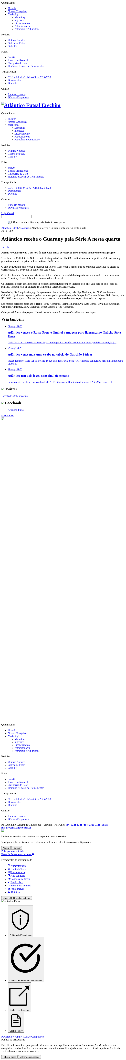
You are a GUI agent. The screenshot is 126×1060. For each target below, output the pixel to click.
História (12, 8)
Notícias (24, 228)
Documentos (14, 80)
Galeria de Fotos (16, 43)
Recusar (17, 848)
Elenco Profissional (18, 60)
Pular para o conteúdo (12, 851)
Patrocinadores (22, 26)
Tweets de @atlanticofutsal (15, 396)
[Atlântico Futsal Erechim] (63, 105)
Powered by (22, 1036)
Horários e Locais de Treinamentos (26, 66)
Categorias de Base (18, 63)
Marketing (13, 14)
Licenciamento (22, 23)
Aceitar (6, 848)
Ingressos (19, 20)
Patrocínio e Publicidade (27, 29)
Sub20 (11, 57)
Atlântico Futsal (9, 228)
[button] (17, 854)
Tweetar (5, 247)
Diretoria (12, 83)
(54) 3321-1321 (74, 824)
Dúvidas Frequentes (18, 97)
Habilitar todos (9, 1057)
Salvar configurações (30, 1057)
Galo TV (12, 46)
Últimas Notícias (16, 40)
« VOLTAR (7, 415)
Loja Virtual (7, 213)
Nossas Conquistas (17, 11)
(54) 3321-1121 (92, 824)
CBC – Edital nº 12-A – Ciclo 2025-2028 (29, 77)
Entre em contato (16, 94)
